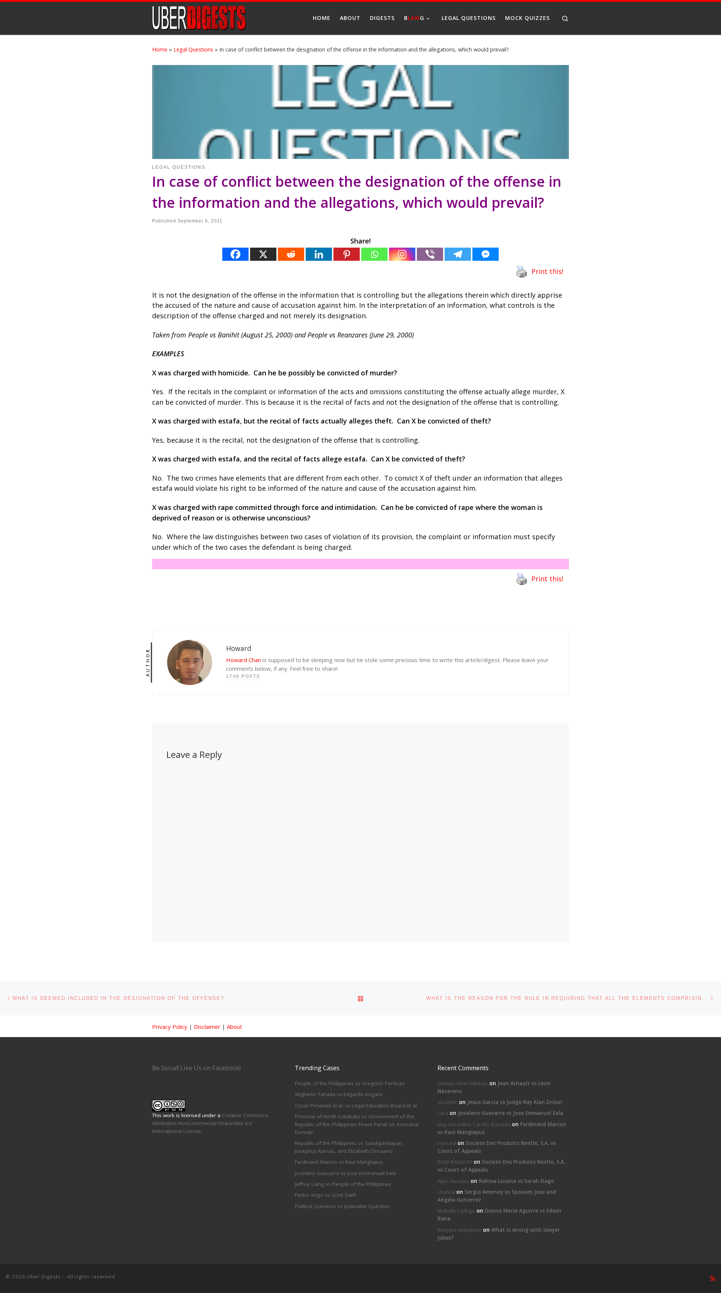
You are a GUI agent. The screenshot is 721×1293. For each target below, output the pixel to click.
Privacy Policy (169, 1026)
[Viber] (430, 254)
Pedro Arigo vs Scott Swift (325, 1195)
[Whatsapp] (374, 254)
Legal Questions (193, 49)
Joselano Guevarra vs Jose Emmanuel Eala (345, 1173)
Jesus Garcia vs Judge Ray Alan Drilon (514, 1102)
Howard (446, 1143)
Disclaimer (207, 1026)
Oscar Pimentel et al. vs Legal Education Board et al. (356, 1105)
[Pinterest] (346, 254)
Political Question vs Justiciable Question (342, 1206)
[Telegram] (458, 254)
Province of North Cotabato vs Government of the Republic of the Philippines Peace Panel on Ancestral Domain (356, 1124)
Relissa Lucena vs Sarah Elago (516, 1181)
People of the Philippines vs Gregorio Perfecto (350, 1083)
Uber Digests (44, 1276)
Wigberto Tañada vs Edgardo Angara (338, 1094)
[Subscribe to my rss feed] (712, 1278)
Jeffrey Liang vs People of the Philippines (343, 1184)
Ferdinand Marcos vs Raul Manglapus (339, 1161)
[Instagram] (402, 254)
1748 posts (243, 676)
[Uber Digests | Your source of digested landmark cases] (199, 17)
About (234, 1026)
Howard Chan (243, 660)
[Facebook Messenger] (485, 254)
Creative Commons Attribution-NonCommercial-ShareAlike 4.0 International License (210, 1123)
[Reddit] (291, 254)
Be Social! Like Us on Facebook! (196, 1068)
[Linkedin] (319, 254)
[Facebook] (235, 254)
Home (159, 49)
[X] (263, 254)
